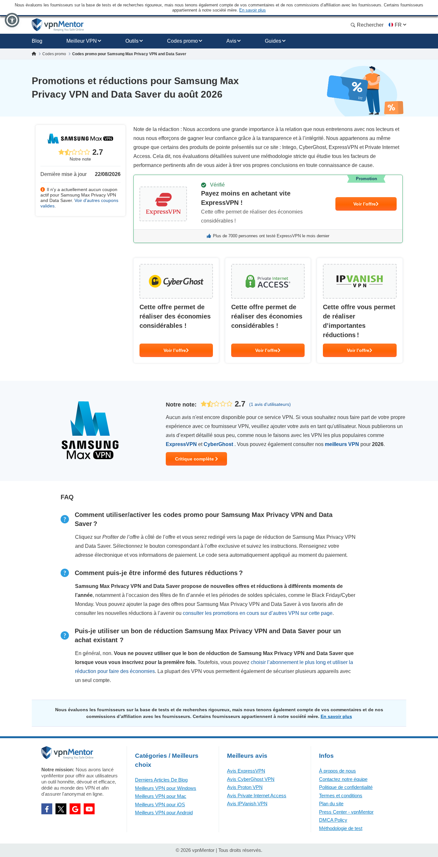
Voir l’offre (364, 203)
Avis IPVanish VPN (247, 803)
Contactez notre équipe (343, 779)
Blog (37, 41)
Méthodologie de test (340, 828)
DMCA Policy (333, 820)
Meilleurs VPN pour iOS (160, 804)
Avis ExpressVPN (246, 771)
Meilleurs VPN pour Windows (165, 788)
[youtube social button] (89, 808)
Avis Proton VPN (245, 787)
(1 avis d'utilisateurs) (270, 404)
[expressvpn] (268, 209)
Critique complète (195, 458)
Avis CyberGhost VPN (250, 779)
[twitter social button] (60, 808)
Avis (231, 41)
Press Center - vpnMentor (346, 812)
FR (398, 25)
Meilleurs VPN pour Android (164, 812)
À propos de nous (337, 771)
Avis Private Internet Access (256, 795)
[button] (12, 20)
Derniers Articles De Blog (161, 780)
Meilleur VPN (81, 41)
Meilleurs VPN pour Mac (160, 796)
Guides (273, 41)
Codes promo (182, 41)
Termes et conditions (340, 795)
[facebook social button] (46, 808)
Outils (132, 41)
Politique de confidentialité (346, 787)
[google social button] (75, 808)
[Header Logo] (58, 24)
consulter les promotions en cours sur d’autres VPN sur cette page (258, 613)
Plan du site (331, 803)
